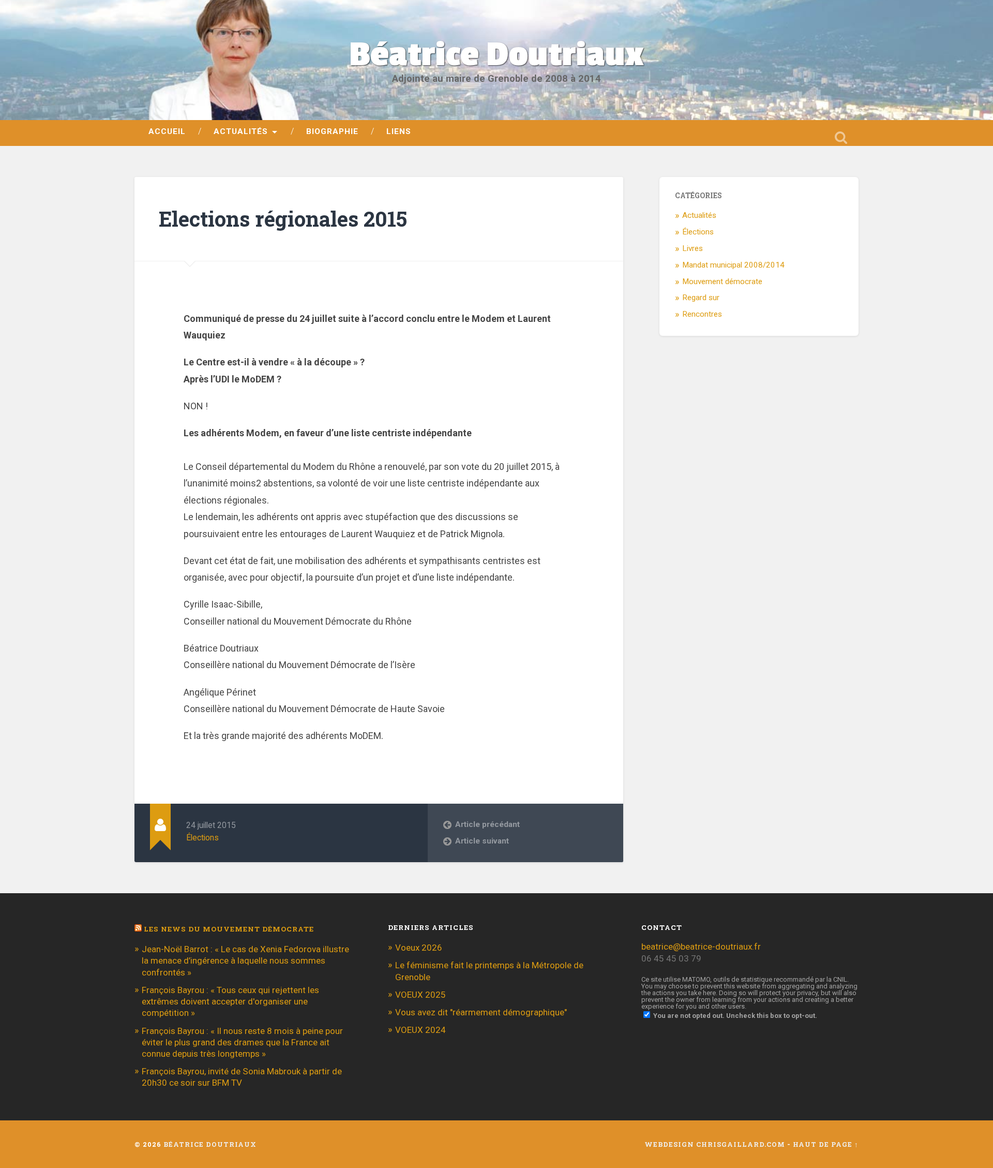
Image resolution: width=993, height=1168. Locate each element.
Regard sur (700, 297)
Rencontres (702, 314)
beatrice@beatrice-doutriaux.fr (701, 946)
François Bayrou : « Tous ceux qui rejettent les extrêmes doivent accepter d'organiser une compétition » (230, 1001)
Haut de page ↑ (826, 1144)
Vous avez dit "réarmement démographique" (481, 1012)
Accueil (167, 131)
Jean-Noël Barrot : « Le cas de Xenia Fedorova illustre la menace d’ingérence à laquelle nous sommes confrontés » (245, 960)
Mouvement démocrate (722, 281)
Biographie (332, 131)
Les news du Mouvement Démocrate (229, 929)
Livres (692, 248)
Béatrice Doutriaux (496, 54)
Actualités (241, 131)
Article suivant (482, 841)
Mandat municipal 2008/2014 (733, 265)
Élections (202, 837)
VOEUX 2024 (420, 1030)
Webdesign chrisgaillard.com (714, 1144)
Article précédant (487, 824)
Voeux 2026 (418, 947)
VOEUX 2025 (420, 994)
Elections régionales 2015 (283, 218)
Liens (398, 131)
